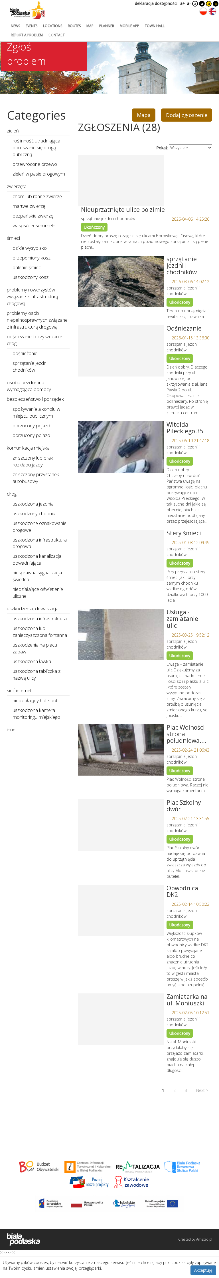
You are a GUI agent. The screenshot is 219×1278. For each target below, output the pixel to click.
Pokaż (162, 147)
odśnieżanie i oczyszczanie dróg (34, 340)
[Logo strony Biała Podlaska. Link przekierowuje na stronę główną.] (27, 10)
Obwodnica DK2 (182, 891)
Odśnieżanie (184, 328)
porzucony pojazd (31, 425)
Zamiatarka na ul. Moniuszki (187, 1000)
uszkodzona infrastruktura (40, 618)
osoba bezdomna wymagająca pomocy (29, 386)
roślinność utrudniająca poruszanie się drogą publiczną (36, 147)
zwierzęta (17, 186)
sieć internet (19, 690)
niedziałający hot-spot (35, 700)
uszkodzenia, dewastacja (32, 608)
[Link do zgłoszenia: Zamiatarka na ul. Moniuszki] (121, 1019)
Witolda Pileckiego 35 (185, 427)
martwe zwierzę (29, 206)
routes (74, 25)
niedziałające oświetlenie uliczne (38, 592)
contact (56, 35)
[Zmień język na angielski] (212, 11)
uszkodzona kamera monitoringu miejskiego (36, 713)
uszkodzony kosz (30, 277)
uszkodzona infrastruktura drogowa (40, 543)
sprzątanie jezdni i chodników (182, 265)
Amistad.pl (204, 1239)
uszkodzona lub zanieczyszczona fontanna (40, 631)
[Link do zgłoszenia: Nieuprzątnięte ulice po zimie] (121, 180)
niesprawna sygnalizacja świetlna (37, 576)
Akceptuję (203, 1270)
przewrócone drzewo (35, 164)
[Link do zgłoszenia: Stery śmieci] (121, 555)
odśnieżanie (25, 353)
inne (11, 729)
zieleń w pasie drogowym (39, 173)
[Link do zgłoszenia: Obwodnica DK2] (121, 910)
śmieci (13, 238)
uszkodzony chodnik (34, 513)
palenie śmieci (27, 267)
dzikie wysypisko (30, 248)
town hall (155, 25)
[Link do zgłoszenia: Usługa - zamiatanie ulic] (121, 634)
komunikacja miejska (28, 447)
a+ (182, 3)
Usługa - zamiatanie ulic (182, 618)
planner (106, 25)
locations (52, 25)
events (31, 25)
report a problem (27, 35)
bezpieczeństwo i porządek (35, 399)
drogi (12, 493)
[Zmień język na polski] (203, 11)
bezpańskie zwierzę (33, 215)
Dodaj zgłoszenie (186, 115)
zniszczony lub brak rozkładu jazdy (33, 461)
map (90, 25)
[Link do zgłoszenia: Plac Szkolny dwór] (121, 825)
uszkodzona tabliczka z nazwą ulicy (36, 674)
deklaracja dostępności (156, 3)
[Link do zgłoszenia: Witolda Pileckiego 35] (121, 447)
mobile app (129, 25)
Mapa (144, 115)
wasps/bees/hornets (34, 225)
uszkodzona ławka (32, 661)
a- (189, 3)
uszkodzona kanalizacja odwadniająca (37, 559)
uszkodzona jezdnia (33, 503)
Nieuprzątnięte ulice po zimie (123, 210)
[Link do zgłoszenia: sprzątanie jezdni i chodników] (121, 281)
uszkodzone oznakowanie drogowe (39, 526)
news (15, 25)
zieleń (13, 130)
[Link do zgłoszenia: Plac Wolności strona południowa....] (121, 750)
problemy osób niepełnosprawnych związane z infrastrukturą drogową (37, 320)
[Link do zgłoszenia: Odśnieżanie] (121, 351)
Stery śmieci (184, 533)
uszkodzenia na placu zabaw (35, 648)
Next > (202, 1090)
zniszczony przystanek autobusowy (36, 477)
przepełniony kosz (31, 257)
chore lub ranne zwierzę (37, 196)
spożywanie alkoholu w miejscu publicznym (36, 412)
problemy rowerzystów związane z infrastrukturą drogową (32, 296)
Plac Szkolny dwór (184, 805)
